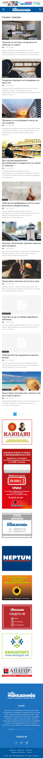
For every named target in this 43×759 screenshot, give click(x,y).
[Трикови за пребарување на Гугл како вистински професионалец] (21, 191)
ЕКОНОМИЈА (6, 157)
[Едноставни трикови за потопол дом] (21, 269)
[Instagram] (22, 743)
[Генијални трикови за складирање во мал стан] (21, 68)
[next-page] (27, 414)
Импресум (13, 750)
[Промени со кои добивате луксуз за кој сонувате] (21, 108)
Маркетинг (21, 750)
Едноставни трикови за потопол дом (20, 281)
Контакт (29, 752)
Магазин (5, 199)
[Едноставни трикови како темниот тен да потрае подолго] (21, 381)
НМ (3, 47)
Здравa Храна (6, 313)
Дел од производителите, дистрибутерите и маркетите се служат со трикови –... (21, 163)
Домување (5, 39)
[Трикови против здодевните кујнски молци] (21, 343)
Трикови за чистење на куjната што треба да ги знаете (19, 43)
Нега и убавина (7, 389)
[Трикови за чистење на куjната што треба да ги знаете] (21, 30)
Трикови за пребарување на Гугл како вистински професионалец (21, 204)
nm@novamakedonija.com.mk (25, 729)
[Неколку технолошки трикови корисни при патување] (21, 231)
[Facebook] (16, 743)
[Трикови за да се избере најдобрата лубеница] (21, 304)
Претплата (29, 750)
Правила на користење (18, 752)
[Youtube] (27, 743)
